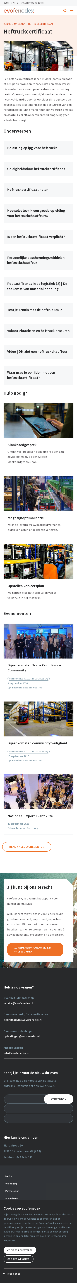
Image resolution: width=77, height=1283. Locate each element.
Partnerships (12, 1191)
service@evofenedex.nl (18, 1003)
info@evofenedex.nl (32, 2)
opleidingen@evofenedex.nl (22, 1036)
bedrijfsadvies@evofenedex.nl (23, 1019)
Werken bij (11, 1183)
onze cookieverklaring (56, 1231)
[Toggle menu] (71, 10)
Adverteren (11, 1198)
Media (8, 1176)
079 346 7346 (11, 2)
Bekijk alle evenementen (26, 846)
